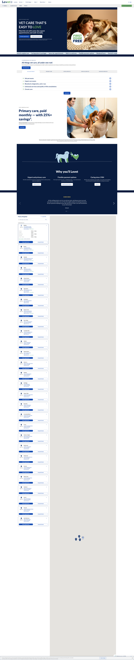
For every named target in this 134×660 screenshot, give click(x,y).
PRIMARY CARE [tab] (49, 71)
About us (97, 184)
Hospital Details (41, 242)
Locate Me (44, 216)
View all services (26, 67)
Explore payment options (67, 184)
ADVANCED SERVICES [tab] (103, 71)
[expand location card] (46, 225)
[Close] (132, 658)
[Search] (46, 220)
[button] (67, 78)
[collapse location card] (46, 246)
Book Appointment (25, 242)
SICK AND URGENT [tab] (31, 71)
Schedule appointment (126, 5)
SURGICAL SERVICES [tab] (85, 71)
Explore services (37, 184)
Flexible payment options (36, 36)
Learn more (67, 93)
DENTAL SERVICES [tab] (67, 71)
